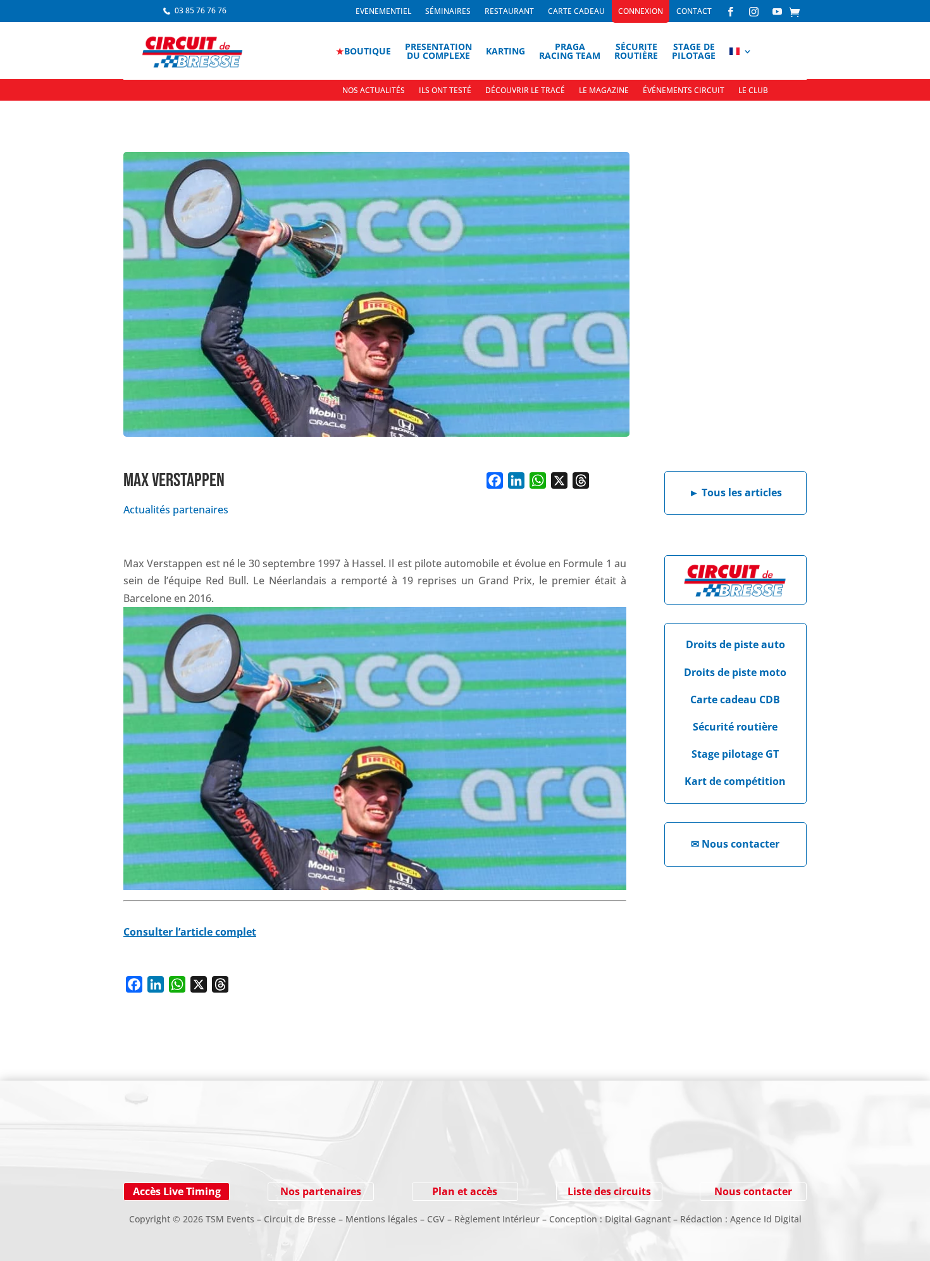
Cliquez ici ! (705, 1149)
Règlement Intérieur (497, 1219)
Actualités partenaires (175, 510)
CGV (436, 1219)
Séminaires (448, 11)
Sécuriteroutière (636, 51)
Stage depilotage (694, 51)
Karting (505, 51)
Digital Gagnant (638, 1219)
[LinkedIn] (516, 480)
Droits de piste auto (735, 644)
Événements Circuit (683, 91)
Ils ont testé (445, 91)
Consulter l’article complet (189, 932)
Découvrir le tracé (525, 91)
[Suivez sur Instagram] (187, 1149)
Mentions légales (381, 1219)
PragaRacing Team (569, 51)
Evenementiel (383, 11)
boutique (363, 51)
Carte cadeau (576, 11)
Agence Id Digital (766, 1219)
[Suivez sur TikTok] (262, 1149)
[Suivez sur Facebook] (161, 1149)
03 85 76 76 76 (200, 10)
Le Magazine (604, 91)
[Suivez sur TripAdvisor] (288, 1149)
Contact (694, 11)
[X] (559, 480)
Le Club (753, 91)
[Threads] (581, 480)
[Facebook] (494, 480)
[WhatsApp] (538, 480)
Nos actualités (373, 91)
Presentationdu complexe (438, 51)
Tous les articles (735, 492)
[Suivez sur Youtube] (212, 1149)
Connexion (640, 11)
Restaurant (509, 11)
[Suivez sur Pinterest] (237, 1149)
